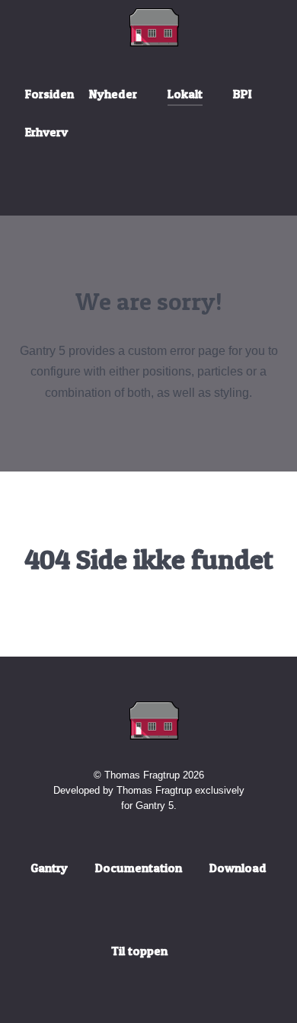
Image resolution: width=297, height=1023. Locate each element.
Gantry (49, 867)
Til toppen (141, 950)
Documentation (138, 867)
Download (238, 867)
